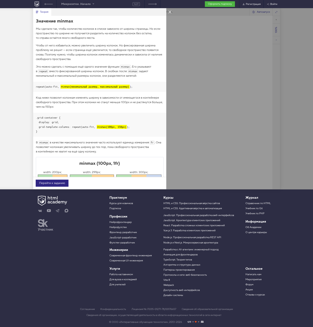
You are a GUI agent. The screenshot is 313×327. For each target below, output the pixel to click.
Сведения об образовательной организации (207, 309)
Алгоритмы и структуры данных (181, 264)
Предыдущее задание (49, 4)
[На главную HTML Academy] (37, 4)
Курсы (168, 198)
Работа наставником (121, 274)
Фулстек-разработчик (122, 242)
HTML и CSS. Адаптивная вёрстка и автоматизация (192, 208)
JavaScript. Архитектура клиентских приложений (191, 220)
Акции (249, 289)
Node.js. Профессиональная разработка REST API (192, 237)
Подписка (115, 208)
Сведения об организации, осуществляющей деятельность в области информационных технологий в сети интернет (153, 315)
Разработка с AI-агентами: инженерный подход (191, 249)
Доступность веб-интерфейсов (181, 290)
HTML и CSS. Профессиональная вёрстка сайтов (191, 203)
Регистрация (253, 4)
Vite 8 (166, 280)
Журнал (251, 198)
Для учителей (117, 284)
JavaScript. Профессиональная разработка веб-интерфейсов (198, 215)
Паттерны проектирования (179, 270)
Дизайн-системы (173, 295)
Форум (249, 284)
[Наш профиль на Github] (195, 322)
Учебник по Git (254, 208)
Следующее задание (152, 4)
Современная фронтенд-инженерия (130, 255)
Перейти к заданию (52, 183)
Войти (273, 4)
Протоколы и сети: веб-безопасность (185, 275)
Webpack (168, 285)
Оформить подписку (220, 4)
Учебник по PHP (254, 213)
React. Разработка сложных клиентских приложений (194, 225)
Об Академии (253, 227)
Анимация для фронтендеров (180, 254)
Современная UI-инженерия (126, 260)
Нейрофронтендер (120, 222)
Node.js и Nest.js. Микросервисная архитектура (190, 242)
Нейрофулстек (118, 227)
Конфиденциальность (113, 309)
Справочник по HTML (258, 203)
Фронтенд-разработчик (123, 232)
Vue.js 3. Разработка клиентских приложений (189, 230)
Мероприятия (253, 279)
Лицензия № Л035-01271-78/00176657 (154, 309)
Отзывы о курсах (255, 294)
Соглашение (87, 309)
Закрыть (170, 11)
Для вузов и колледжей (123, 279)
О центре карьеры (256, 232)
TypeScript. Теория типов (177, 259)
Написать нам (253, 274)
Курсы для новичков (121, 203)
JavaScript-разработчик (123, 237)
